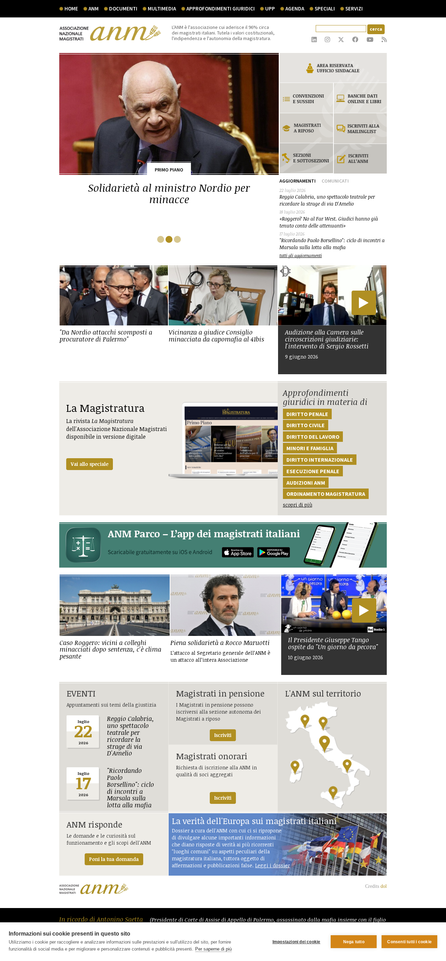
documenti (123, 8)
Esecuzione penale (312, 471)
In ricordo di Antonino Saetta (102, 919)
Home (71, 8)
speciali (325, 8)
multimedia (162, 8)
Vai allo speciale (89, 464)
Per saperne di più (213, 949)
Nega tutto (353, 941)
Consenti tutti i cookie (409, 941)
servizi (354, 8)
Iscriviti (222, 735)
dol (383, 886)
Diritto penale (307, 413)
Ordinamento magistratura (325, 493)
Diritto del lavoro (312, 436)
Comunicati (335, 181)
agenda (294, 8)
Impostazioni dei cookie (296, 941)
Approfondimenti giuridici (220, 8)
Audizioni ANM (305, 482)
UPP (270, 8)
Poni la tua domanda (114, 859)
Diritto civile (305, 425)
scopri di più (297, 504)
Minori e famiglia (309, 448)
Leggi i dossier (272, 865)
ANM (94, 8)
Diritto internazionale (319, 459)
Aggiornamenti (297, 181)
